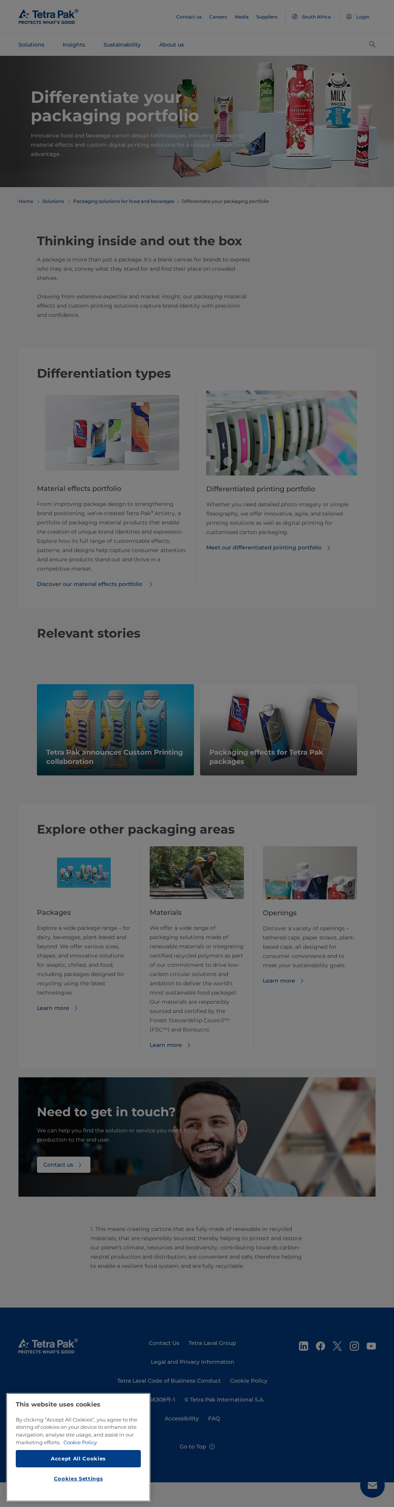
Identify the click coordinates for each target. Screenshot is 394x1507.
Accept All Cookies (78, 1458)
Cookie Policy (80, 1442)
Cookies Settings (78, 1478)
